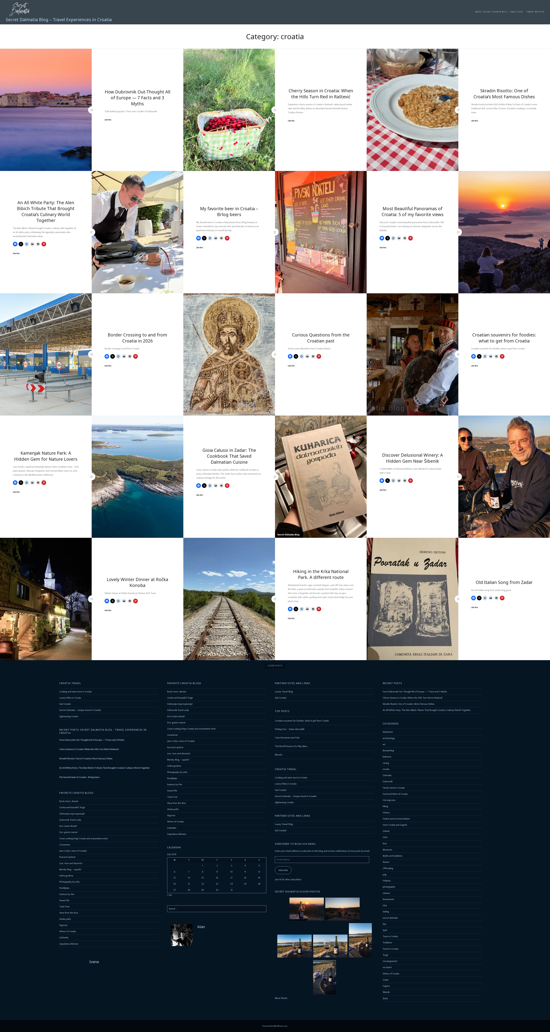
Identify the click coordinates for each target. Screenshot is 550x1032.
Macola (278, 754)
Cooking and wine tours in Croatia (75, 691)
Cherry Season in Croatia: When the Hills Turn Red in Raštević (412, 698)
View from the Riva (176, 803)
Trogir (385, 955)
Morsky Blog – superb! (178, 759)
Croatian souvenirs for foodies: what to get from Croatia (302, 720)
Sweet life (172, 790)
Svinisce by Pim (174, 784)
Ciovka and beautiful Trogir (180, 698)
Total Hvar (172, 797)
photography (389, 887)
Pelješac (387, 880)
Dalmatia (387, 775)
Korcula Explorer (175, 747)
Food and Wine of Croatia (395, 794)
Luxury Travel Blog (284, 691)
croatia (386, 769)
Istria (385, 837)
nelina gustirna (174, 766)
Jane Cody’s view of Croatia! (181, 741)
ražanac (386, 893)
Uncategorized (390, 961)
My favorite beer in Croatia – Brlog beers (79, 777)
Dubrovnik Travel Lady (178, 710)
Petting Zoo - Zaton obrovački (289, 729)
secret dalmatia (390, 918)
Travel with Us (535, 12)
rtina (385, 905)
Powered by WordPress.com (274, 1026)
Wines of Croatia (175, 821)
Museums (387, 849)
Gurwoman (172, 735)
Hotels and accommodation (396, 818)
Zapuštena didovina (176, 834)
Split (385, 930)
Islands (386, 831)
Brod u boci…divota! (176, 691)
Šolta (385, 998)
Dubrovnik (388, 781)
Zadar (385, 980)
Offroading (388, 868)
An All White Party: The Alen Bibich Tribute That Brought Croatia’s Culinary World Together (427, 710)
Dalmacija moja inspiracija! (179, 704)
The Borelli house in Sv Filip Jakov (291, 746)
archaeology (389, 738)
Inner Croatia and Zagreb (395, 825)
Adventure (388, 732)
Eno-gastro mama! (176, 722)
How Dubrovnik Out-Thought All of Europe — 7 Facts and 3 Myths (415, 691)
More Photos (281, 998)
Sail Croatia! (65, 704)
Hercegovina (389, 800)
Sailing (386, 911)
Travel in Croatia (390, 949)
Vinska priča (173, 809)
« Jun (169, 895)
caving (386, 763)
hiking (385, 806)
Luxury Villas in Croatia (70, 698)
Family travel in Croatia (394, 788)
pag (384, 874)
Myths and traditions (392, 856)
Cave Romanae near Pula (287, 737)
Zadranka (171, 828)
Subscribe (283, 870)
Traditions (387, 942)
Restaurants (388, 899)
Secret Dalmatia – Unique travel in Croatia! (80, 710)
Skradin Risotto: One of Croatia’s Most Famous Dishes (409, 704)
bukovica (387, 756)
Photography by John (177, 772)
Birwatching (388, 750)
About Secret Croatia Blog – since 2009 (499, 12)
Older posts (275, 666)
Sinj (384, 924)
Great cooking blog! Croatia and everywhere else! (191, 729)
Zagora (386, 986)
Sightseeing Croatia (68, 716)
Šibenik (386, 992)
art (384, 744)
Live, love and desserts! (178, 753)
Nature (386, 862)
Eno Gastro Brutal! (176, 716)
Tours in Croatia (390, 936)
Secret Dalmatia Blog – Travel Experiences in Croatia (59, 19)
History (386, 812)
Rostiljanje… (172, 778)
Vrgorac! (171, 815)
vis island (387, 967)
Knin (385, 843)
